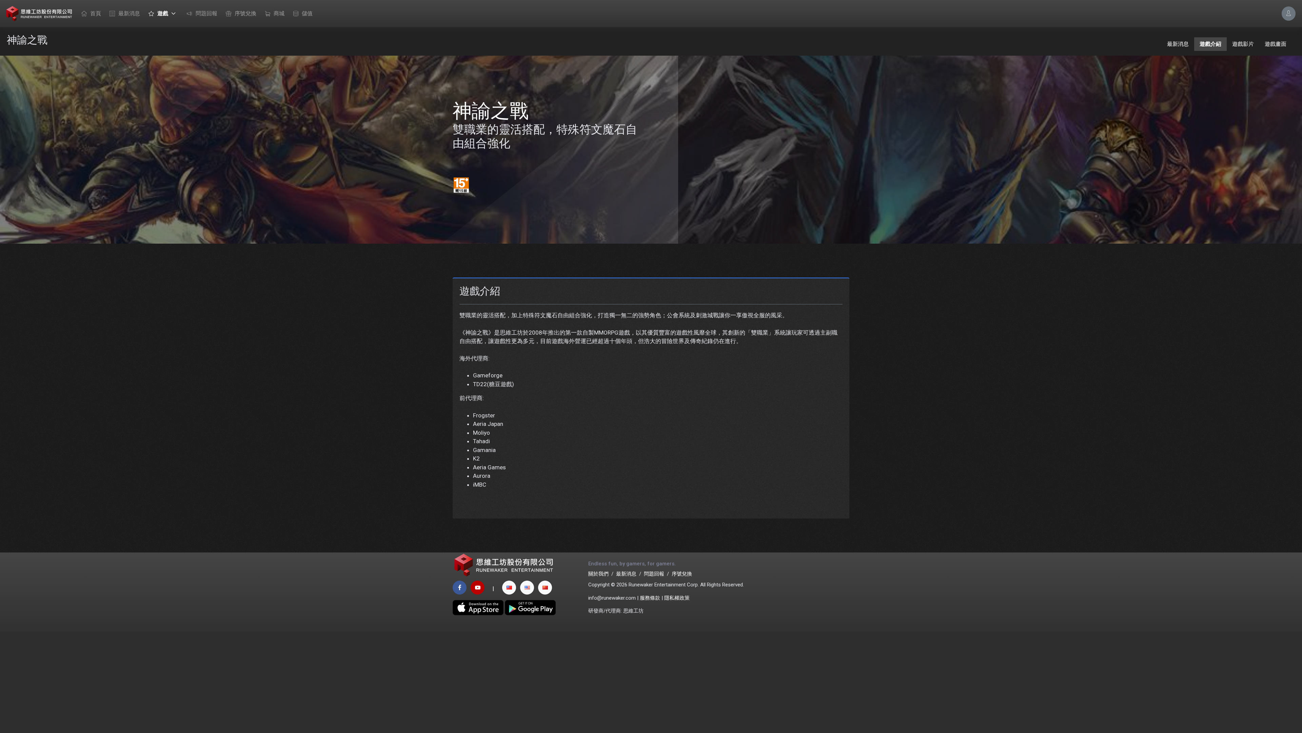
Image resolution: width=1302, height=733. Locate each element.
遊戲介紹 (1210, 44)
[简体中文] (545, 588)
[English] (527, 588)
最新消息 (129, 13)
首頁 (95, 13)
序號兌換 (245, 13)
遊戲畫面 (1275, 44)
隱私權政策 (677, 598)
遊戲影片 (1243, 44)
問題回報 (206, 13)
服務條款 (650, 598)
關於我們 (598, 574)
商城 (279, 13)
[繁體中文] (509, 588)
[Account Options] (1289, 13)
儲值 (307, 13)
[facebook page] (460, 588)
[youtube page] (478, 588)
